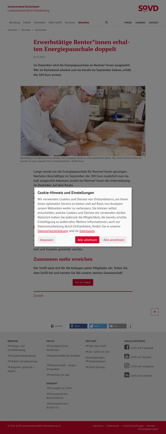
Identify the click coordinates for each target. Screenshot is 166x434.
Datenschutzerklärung (53, 231)
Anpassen (46, 240)
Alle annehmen (113, 240)
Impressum (87, 231)
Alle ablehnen (87, 240)
